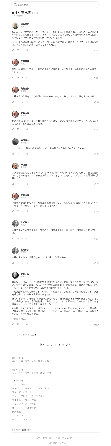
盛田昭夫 (25, 140)
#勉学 (96, 325)
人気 (38, 438)
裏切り (35, 373)
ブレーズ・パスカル (22, 392)
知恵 (27, 361)
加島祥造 (25, 24)
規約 (58, 438)
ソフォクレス (18, 415)
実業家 (23, 64)
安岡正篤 (25, 274)
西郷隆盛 (16, 411)
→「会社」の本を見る (23, 335)
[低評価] (18, 50)
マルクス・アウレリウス (24, 400)
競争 (40, 361)
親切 (42, 373)
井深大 (24, 165)
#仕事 (96, 50)
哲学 (21, 373)
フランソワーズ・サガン (24, 404)
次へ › (69, 344)
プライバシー (68, 438)
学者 (49, 373)
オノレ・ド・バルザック (24, 408)
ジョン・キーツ (19, 384)
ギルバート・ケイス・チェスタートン (30, 388)
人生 (34, 361)
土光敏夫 (25, 222)
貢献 (47, 361)
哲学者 (23, 276)
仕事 (21, 361)
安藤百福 (25, 61)
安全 (14, 373)
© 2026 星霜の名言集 (55, 443)
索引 (51, 438)
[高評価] (13, 50)
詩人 (22, 27)
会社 (14, 361)
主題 (45, 438)
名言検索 (16, 429)
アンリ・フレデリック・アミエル (28, 396)
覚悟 (27, 373)
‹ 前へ (41, 344)
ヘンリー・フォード (22, 419)
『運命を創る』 (19, 319)
